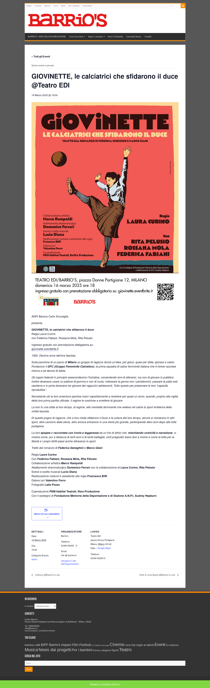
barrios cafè (32, 645)
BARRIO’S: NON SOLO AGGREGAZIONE (47, 36)
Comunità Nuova (133, 36)
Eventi (160, 644)
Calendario (87, 6)
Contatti (148, 36)
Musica (47, 6)
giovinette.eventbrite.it (45, 349)
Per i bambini (73, 6)
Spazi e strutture (95, 36)
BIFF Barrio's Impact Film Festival (66, 645)
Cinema (38, 6)
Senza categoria (102, 650)
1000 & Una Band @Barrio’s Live (157, 575)
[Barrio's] (68, 20)
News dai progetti (55, 649)
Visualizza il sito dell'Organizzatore (70, 562)
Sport (63, 6)
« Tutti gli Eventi (41, 56)
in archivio (29, 606)
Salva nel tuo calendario (46, 513)
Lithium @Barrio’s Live (47, 575)
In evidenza (172, 645)
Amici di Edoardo (115, 36)
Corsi (55, 6)
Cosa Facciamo (76, 36)
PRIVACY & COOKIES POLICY (105, 684)
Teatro (29, 6)
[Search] (183, 6)
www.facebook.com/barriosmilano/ (40, 631)
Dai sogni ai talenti (142, 645)
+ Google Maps (103, 548)
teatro (34, 559)
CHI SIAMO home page (100, 645)
